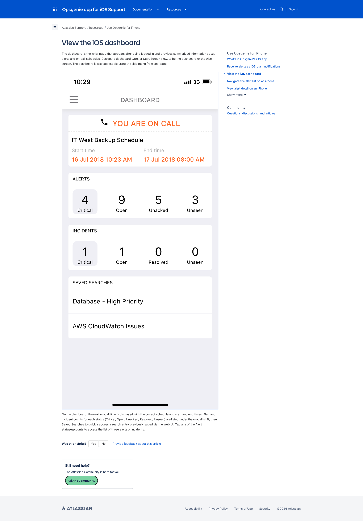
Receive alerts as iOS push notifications (253, 66)
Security (264, 508)
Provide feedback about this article (137, 443)
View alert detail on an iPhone (247, 88)
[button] (54, 9)
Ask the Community (81, 480)
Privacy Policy (218, 508)
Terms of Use (243, 508)
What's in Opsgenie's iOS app (247, 59)
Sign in (293, 9)
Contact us (267, 9)
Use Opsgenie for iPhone (247, 53)
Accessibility (193, 508)
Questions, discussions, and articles (251, 113)
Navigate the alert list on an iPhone (250, 81)
